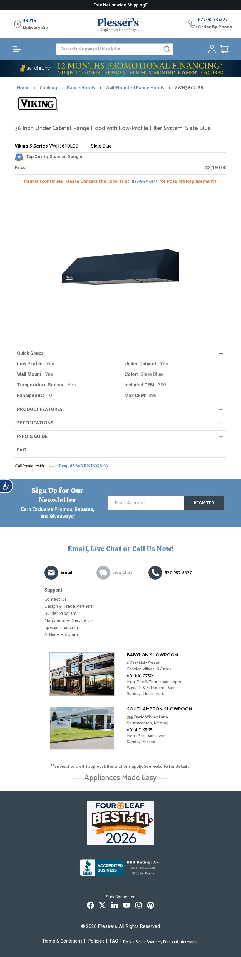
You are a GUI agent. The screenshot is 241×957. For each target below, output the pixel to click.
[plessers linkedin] (114, 905)
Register (204, 503)
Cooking (48, 88)
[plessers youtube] (126, 905)
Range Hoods (81, 88)
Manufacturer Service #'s (68, 621)
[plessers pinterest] (150, 905)
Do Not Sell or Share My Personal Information (161, 942)
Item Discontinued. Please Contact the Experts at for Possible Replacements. (120, 181)
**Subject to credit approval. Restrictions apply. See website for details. (120, 767)
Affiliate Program (61, 635)
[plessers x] (102, 905)
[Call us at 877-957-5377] (155, 573)
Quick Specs (30, 353)
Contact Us (55, 599)
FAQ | (115, 941)
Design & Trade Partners (68, 606)
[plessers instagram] (138, 905)
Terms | (63, 941)
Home (23, 88)
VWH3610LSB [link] (188, 88)
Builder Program (60, 613)
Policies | (97, 941)
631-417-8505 (140, 730)
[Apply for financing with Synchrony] (120, 68)
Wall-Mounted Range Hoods (134, 88)
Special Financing (61, 628)
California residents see (58, 465)
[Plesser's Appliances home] (118, 24)
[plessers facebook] (90, 905)
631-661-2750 (140, 676)
